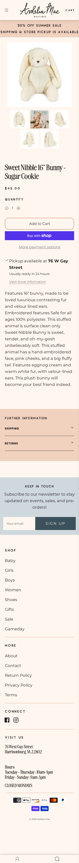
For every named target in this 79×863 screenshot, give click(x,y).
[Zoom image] (39, 75)
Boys (10, 580)
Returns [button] (11, 443)
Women (13, 589)
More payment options (39, 247)
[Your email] (19, 523)
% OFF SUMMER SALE (42, 25)
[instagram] (15, 720)
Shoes (11, 599)
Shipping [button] (12, 428)
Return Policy (18, 675)
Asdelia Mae (43, 819)
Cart (70, 10)
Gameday (15, 628)
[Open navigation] (9, 10)
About (11, 655)
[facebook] (6, 720)
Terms (11, 694)
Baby (10, 560)
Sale (9, 619)
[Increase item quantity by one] (18, 208)
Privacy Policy (18, 685)
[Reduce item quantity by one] (6, 208)
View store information (27, 282)
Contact (13, 665)
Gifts (9, 609)
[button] (13, 75)
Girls (9, 570)
